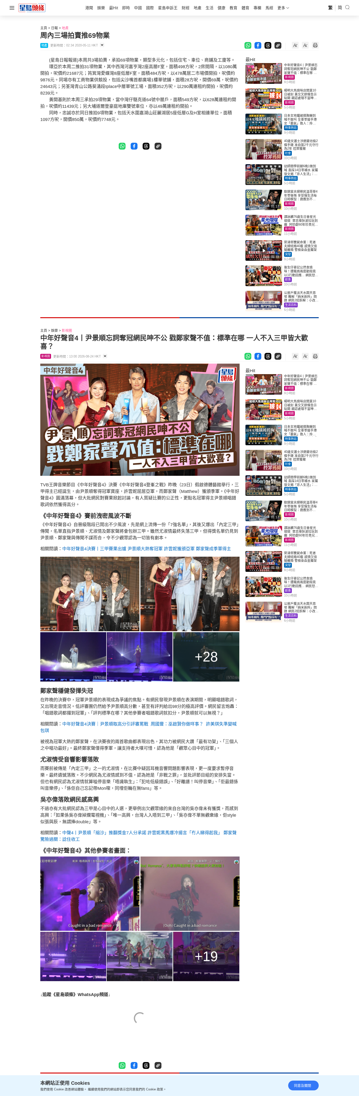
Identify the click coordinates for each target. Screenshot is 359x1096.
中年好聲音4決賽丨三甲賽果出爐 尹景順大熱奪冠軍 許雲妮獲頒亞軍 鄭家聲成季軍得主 (146, 548)
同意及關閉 (302, 1085)
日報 (54, 28)
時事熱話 (291, 127)
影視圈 (289, 77)
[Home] (32, 7)
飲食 (288, 279)
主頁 (43, 28)
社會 (288, 153)
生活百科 (291, 305)
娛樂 (54, 330)
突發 (288, 254)
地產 (65, 28)
